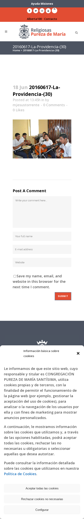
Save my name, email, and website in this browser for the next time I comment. (39, 281)
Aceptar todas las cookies (42, 488)
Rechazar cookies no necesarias (42, 499)
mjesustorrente (26, 105)
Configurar (42, 509)
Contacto (50, 19)
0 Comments (54, 105)
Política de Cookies (20, 473)
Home (16, 50)
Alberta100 (34, 19)
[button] (78, 353)
